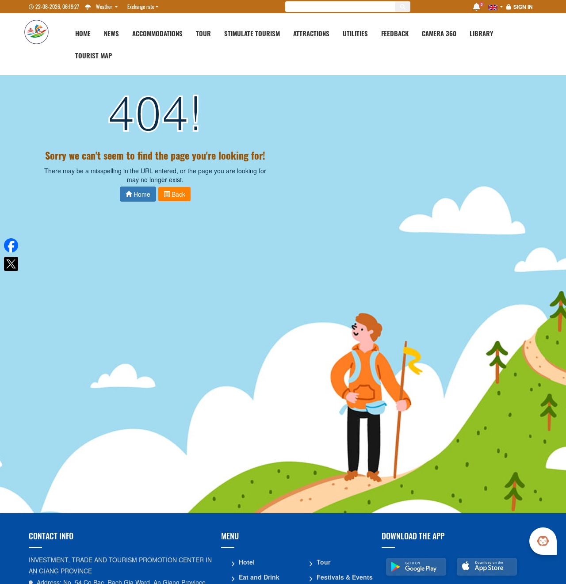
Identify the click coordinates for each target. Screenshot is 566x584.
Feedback (395, 33)
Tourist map (93, 55)
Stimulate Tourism (252, 33)
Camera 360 (439, 33)
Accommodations (157, 33)
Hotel (247, 561)
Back (177, 194)
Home (83, 33)
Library (481, 33)
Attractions (311, 33)
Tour (203, 33)
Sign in (523, 7)
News (111, 33)
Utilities (355, 33)
